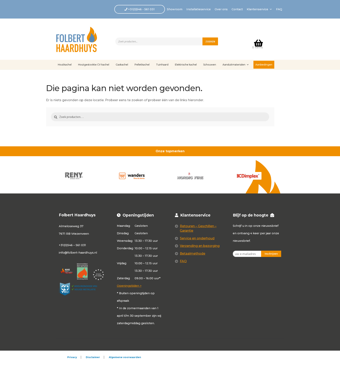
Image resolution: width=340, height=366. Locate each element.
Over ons (221, 9)
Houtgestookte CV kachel (93, 64)
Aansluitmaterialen (234, 64)
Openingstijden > (129, 286)
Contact (237, 9)
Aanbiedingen (263, 64)
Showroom (174, 9)
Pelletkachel (142, 64)
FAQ (279, 9)
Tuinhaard (162, 64)
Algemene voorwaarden (125, 357)
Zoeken (210, 41)
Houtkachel (65, 64)
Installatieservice (198, 9)
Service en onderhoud (197, 238)
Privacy (72, 357)
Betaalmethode (192, 253)
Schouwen (209, 64)
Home (65, 76)
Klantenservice (257, 9)
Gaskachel (122, 64)
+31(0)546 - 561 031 (141, 9)
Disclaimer (93, 357)
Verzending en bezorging (200, 246)
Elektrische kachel (186, 64)
